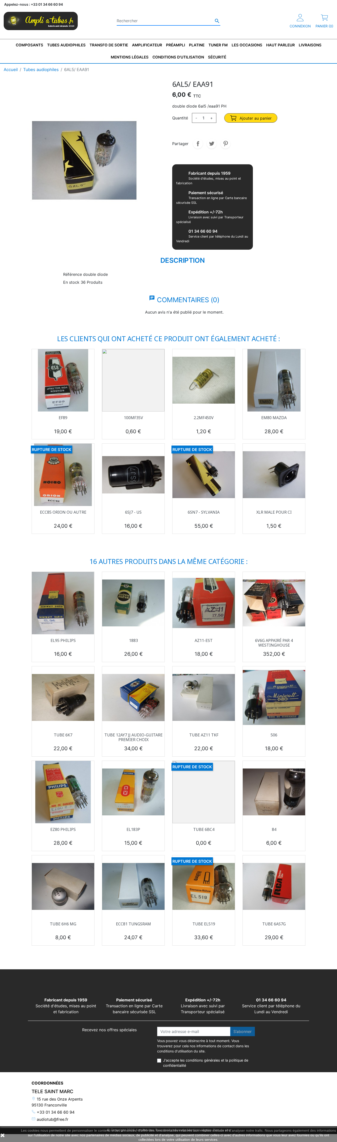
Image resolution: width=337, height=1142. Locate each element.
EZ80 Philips (63, 829)
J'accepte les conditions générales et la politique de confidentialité (205, 1063)
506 (274, 735)
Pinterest (225, 144)
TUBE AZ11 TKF (203, 735)
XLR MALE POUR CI (274, 512)
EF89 (63, 417)
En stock (71, 282)
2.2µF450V (204, 417)
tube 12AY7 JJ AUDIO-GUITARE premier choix (133, 737)
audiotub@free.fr (52, 1119)
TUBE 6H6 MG (63, 924)
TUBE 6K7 (63, 735)
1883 (133, 640)
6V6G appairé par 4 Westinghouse (274, 643)
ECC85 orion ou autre (63, 512)
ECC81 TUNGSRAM (133, 924)
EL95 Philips (63, 640)
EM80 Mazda (274, 417)
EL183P (133, 829)
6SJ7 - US (133, 512)
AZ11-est (204, 640)
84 (274, 829)
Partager (198, 144)
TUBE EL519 (203, 924)
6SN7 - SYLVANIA (204, 512)
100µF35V (133, 417)
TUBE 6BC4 (203, 829)
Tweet (212, 144)
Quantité (180, 117)
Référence (72, 274)
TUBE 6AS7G (274, 924)
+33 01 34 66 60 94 (55, 1112)
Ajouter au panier (255, 118)
